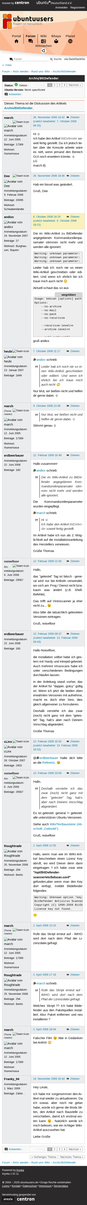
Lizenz (6, 1186)
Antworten (15, 94)
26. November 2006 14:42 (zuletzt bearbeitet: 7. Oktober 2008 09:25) (54, 121)
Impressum (45, 1186)
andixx (9, 217)
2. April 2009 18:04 (44, 1029)
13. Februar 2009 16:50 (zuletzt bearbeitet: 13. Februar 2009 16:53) (55, 745)
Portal (16, 36)
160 (18, 470)
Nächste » (75, 85)
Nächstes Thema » (71, 1157)
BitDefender (69, 139)
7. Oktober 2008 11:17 (46, 351)
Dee (7, 176)
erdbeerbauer (14, 455)
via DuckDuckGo (74, 59)
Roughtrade (13, 846)
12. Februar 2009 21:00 (47, 561)
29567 (19, 580)
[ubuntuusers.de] (28, 22)
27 (17, 241)
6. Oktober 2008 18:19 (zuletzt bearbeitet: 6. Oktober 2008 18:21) (54, 220)
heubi (8, 351)
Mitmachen (43, 46)
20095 (19, 200)
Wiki (43, 36)
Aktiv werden (21, 71)
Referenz (48, 763)
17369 (19, 144)
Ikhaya (56, 36)
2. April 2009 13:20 (44, 925)
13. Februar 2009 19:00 (47, 773)
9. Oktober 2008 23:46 (46, 406)
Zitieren (74, 117)
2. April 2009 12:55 (44, 845)
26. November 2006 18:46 (49, 176)
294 (18, 870)
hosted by (8, 3)
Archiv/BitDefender (64, 71)
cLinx (8, 742)
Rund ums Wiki (40, 71)
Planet (70, 36)
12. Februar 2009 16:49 (47, 455)
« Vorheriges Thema (43, 1157)
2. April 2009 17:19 (44, 974)
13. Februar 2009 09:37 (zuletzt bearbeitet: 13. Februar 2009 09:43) (55, 638)
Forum (30, 36)
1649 (19, 375)
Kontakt (16, 1186)
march (8, 118)
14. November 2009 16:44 (49, 1078)
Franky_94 (11, 1079)
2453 (19, 765)
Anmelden (61, 7)
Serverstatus (61, 1186)
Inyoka (20, 1170)
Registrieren (77, 7)
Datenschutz (30, 1186)
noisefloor (11, 561)
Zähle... (20, 1093)
